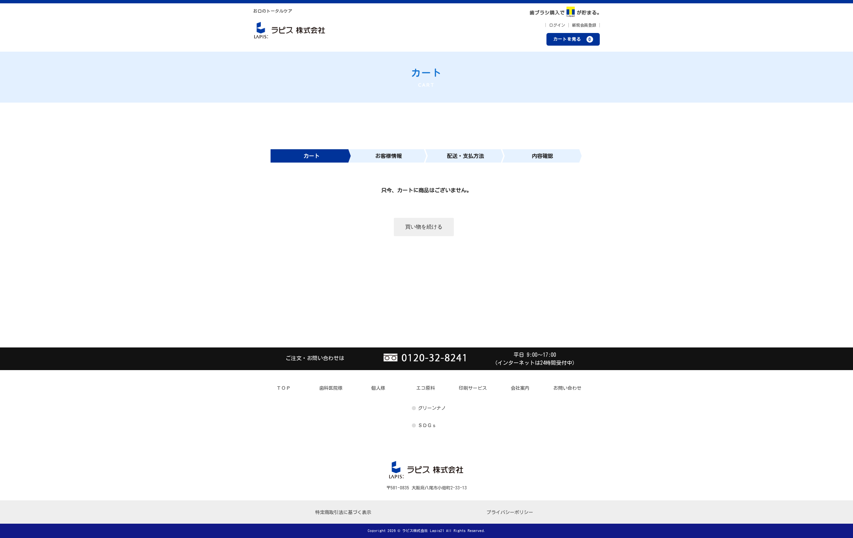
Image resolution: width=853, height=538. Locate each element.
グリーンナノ (432, 408)
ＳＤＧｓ (427, 425)
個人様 (378, 388)
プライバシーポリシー (509, 512)
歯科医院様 (331, 388)
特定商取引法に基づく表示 (343, 512)
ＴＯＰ (284, 388)
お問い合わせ (567, 388)
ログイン (557, 25)
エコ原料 (425, 388)
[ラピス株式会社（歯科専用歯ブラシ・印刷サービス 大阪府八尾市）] (290, 32)
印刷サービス (473, 388)
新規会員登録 (584, 25)
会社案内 (520, 388)
